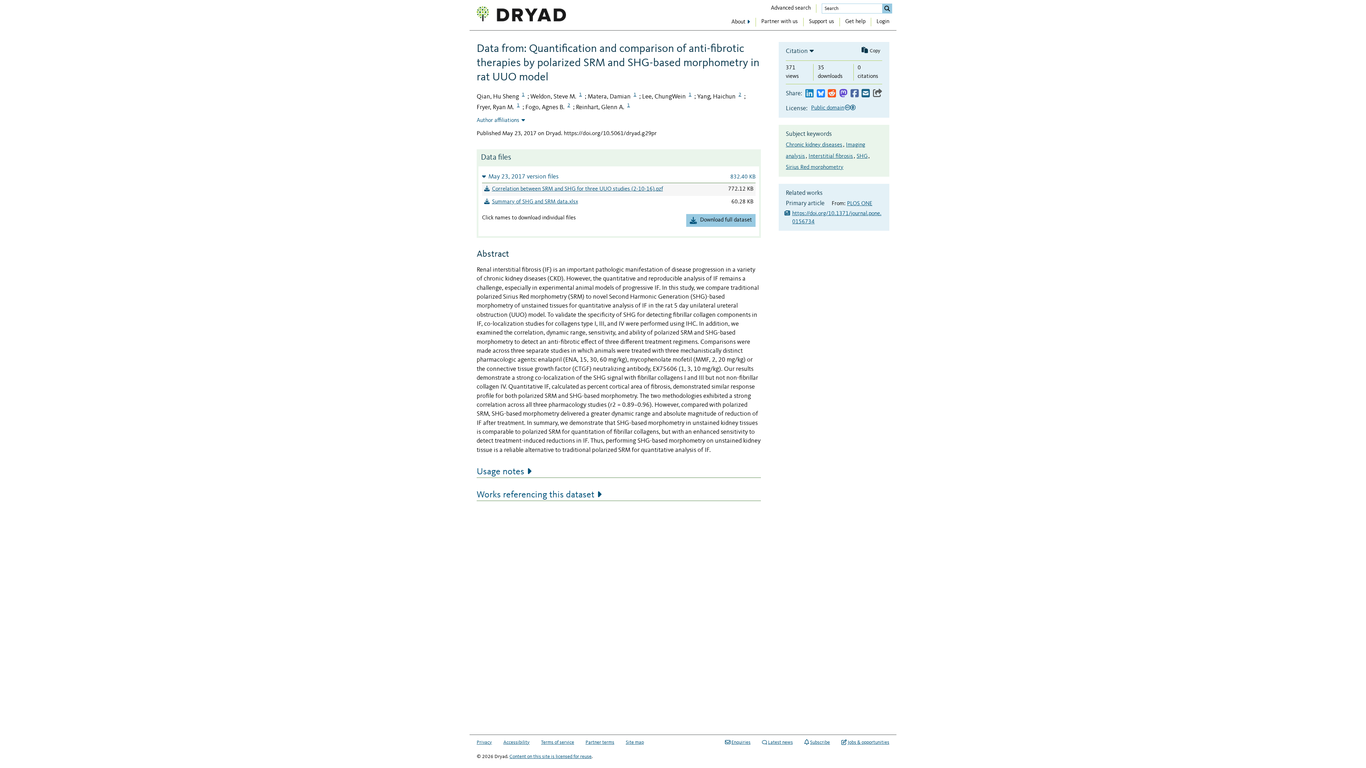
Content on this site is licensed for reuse (550, 756)
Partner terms (600, 742)
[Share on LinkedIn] (809, 94)
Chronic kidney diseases (814, 145)
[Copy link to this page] (877, 93)
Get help (855, 22)
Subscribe (820, 742)
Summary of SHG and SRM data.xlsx (535, 202)
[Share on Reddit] (832, 94)
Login (883, 22)
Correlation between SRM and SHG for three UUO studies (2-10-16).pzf (577, 189)
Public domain (827, 108)
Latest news (780, 742)
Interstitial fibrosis (831, 156)
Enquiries (741, 742)
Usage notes (500, 471)
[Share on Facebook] (855, 94)
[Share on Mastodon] (843, 94)
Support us (821, 22)
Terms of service (557, 742)
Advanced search (791, 8)
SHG (862, 156)
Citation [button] (797, 51)
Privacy (484, 742)
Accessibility (516, 742)
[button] (619, 176)
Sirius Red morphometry (814, 167)
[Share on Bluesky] (821, 94)
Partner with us (779, 22)
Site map (635, 742)
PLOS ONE (859, 204)
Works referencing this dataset (535, 495)
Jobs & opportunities (868, 742)
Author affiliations (498, 120)
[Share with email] (866, 94)
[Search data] (887, 9)
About (738, 22)
